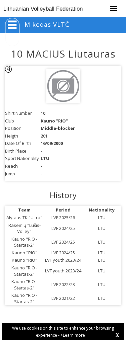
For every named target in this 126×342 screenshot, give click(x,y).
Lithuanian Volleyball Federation (43, 9)
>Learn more (72, 335)
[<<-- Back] (8, 69)
